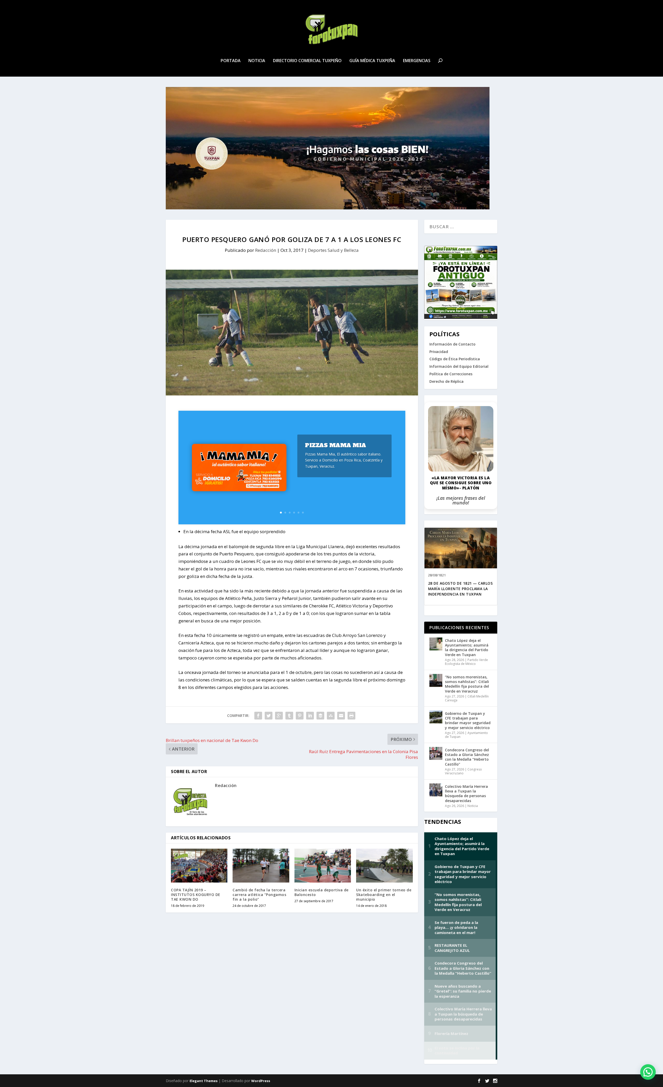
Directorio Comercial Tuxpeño (307, 60)
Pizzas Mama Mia (335, 445)
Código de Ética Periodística (454, 358)
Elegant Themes (204, 1080)
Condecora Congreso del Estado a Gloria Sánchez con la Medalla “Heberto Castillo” (467, 757)
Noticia (256, 60)
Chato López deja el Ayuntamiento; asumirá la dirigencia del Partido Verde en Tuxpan (466, 647)
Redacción (265, 250)
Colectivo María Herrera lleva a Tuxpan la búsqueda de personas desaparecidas (466, 793)
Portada (231, 60)
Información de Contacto (452, 344)
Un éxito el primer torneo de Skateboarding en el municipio (383, 894)
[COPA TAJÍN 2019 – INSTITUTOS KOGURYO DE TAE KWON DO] (199, 866)
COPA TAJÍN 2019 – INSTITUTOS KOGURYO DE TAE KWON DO (195, 894)
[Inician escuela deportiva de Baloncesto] (322, 866)
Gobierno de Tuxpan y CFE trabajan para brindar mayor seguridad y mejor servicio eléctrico (468, 720)
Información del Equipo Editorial (458, 366)
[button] (648, 1072)
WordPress (260, 1080)
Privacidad (438, 351)
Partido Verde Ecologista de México (466, 662)
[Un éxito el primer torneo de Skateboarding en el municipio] (384, 866)
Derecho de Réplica (446, 381)
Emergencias (416, 60)
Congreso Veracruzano (463, 771)
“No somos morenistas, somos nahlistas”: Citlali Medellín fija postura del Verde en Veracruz (467, 684)
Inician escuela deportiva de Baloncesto (321, 892)
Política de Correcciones (450, 373)
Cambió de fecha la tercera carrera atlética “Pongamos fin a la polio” (259, 894)
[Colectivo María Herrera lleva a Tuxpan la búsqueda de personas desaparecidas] (435, 789)
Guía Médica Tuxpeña (372, 60)
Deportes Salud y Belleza (333, 250)
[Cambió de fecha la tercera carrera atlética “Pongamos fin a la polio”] (261, 866)
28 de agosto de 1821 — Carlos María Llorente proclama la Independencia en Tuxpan (460, 589)
